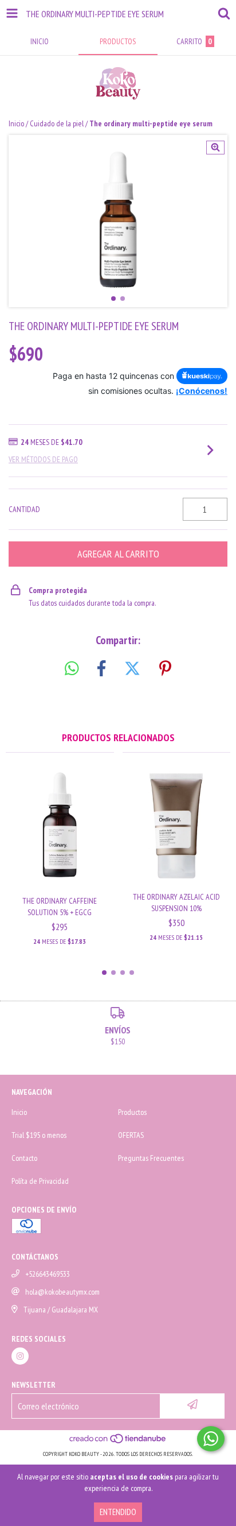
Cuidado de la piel (57, 123)
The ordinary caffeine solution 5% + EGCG (59, 906)
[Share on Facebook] (101, 668)
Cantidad (24, 509)
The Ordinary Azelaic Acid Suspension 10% (176, 902)
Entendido (118, 1511)
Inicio (16, 123)
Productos (132, 1112)
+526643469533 (47, 1274)
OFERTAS (131, 1135)
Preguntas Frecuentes (151, 1158)
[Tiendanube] (118, 1442)
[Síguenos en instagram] (20, 1356)
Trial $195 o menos (38, 1135)
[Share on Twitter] (132, 668)
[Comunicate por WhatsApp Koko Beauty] (211, 1438)
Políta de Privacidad (40, 1181)
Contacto (24, 1158)
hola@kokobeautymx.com (62, 1292)
